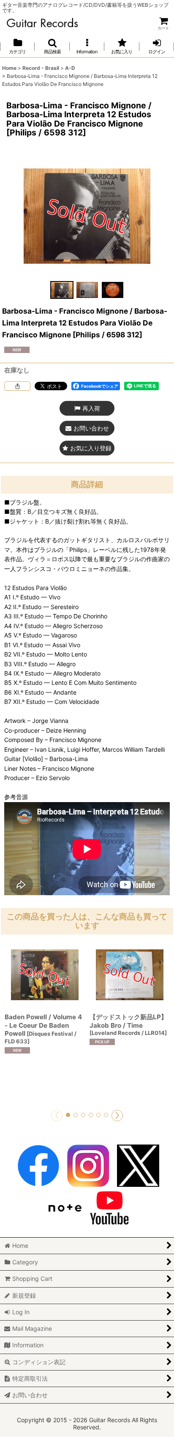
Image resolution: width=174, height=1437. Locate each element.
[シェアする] (17, 386)
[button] (52, 46)
